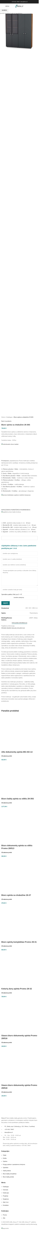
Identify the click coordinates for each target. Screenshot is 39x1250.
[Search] (38, 6)
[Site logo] (19, 6)
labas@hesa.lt (24, 1)
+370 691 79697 (16, 1)
